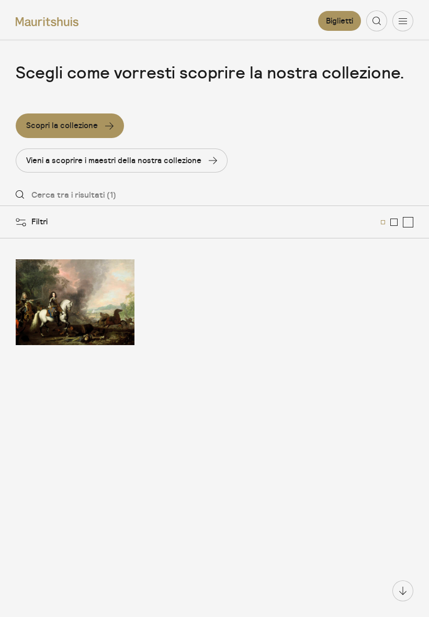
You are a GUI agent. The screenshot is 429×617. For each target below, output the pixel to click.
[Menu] (402, 20)
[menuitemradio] (383, 222)
